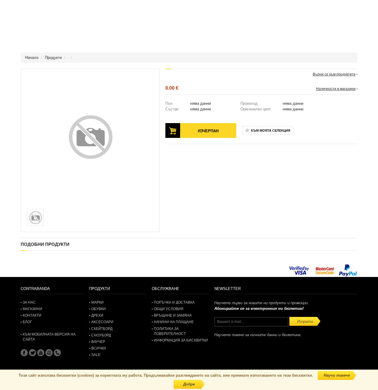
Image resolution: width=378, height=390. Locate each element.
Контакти (32, 315)
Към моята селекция (270, 130)
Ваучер (98, 342)
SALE (95, 355)
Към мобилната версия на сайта (49, 336)
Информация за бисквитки (181, 340)
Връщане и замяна (173, 315)
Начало (31, 57)
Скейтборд (102, 329)
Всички (98, 348)
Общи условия (168, 309)
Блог (27, 322)
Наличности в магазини (336, 89)
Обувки (98, 309)
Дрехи (97, 315)
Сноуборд (101, 335)
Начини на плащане (174, 322)
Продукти (53, 57)
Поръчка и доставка (174, 302)
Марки (97, 302)
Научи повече (337, 375)
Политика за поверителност (170, 331)
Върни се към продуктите (334, 74)
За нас (29, 302)
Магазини (32, 309)
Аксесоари (102, 322)
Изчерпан (208, 131)
